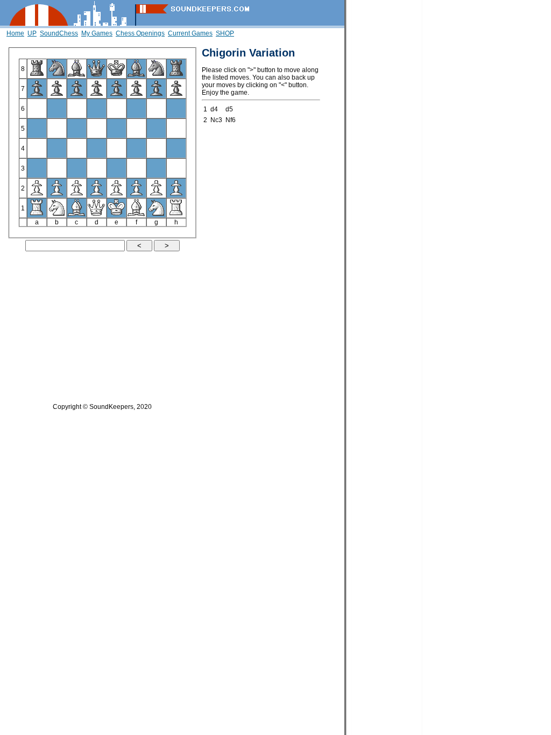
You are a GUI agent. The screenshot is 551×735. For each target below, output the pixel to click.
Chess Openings (140, 33)
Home (15, 33)
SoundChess (59, 33)
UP (32, 33)
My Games (96, 33)
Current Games (190, 33)
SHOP (225, 33)
